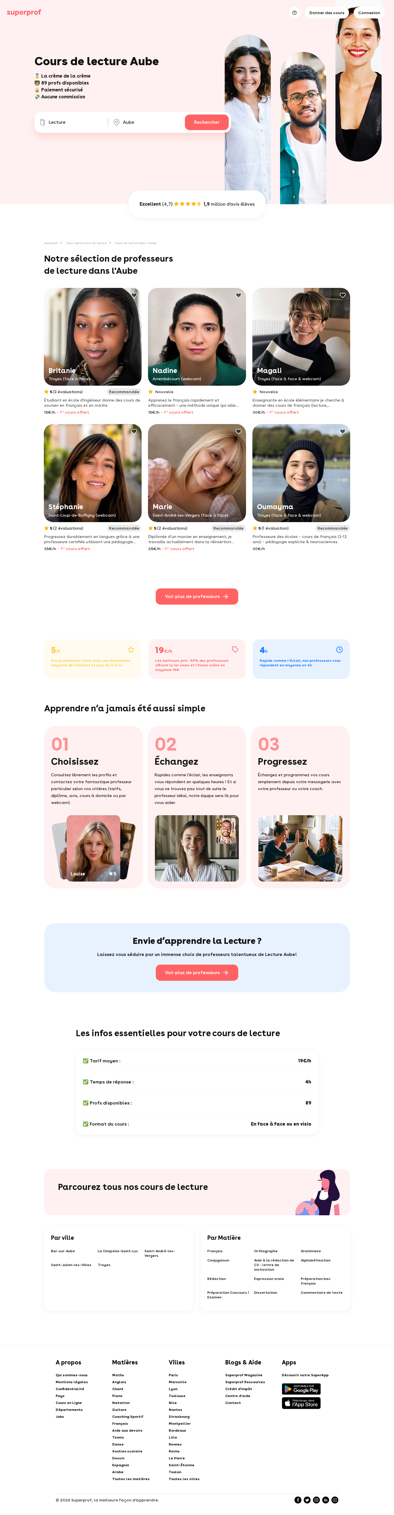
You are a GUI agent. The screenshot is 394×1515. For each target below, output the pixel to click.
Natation (121, 1403)
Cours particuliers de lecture (86, 243)
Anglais (119, 1382)
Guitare (119, 1410)
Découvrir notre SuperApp (305, 1375)
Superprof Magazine (243, 1375)
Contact (233, 1403)
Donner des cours (326, 12)
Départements (69, 1410)
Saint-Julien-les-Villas (71, 1265)
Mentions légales (72, 1382)
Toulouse (177, 1396)
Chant (117, 1389)
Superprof (51, 243)
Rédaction (216, 1279)
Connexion (369, 12)
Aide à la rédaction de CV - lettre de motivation (274, 1265)
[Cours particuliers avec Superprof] (24, 12)
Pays (60, 1396)
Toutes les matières (131, 1479)
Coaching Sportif (127, 1417)
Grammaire (311, 1251)
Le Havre (177, 1458)
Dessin (118, 1458)
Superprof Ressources (245, 1382)
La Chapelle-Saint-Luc (118, 1251)
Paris (173, 1375)
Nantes (175, 1410)
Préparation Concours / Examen (228, 1295)
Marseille (178, 1382)
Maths (118, 1375)
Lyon (173, 1389)
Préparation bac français (316, 1281)
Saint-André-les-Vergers (160, 1253)
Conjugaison (218, 1260)
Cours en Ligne (69, 1403)
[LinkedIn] (325, 1500)
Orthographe (266, 1251)
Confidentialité (70, 1389)
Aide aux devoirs (127, 1430)
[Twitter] (307, 1500)
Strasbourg (179, 1417)
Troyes (104, 1265)
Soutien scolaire (127, 1451)
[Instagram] (316, 1500)
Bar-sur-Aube (63, 1251)
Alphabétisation (316, 1260)
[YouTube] (334, 1500)
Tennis (118, 1437)
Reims (174, 1451)
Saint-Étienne (181, 1465)
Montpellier (180, 1424)
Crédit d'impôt (238, 1389)
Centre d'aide (237, 1396)
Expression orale (269, 1279)
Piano (117, 1396)
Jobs (60, 1417)
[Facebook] (297, 1500)
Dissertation (265, 1293)
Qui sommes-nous (72, 1375)
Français (215, 1251)
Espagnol (120, 1465)
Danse (118, 1444)
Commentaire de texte (322, 1293)
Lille (173, 1437)
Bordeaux (177, 1430)
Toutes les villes (184, 1479)
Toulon (175, 1472)
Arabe (117, 1472)
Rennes (175, 1444)
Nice (173, 1403)
